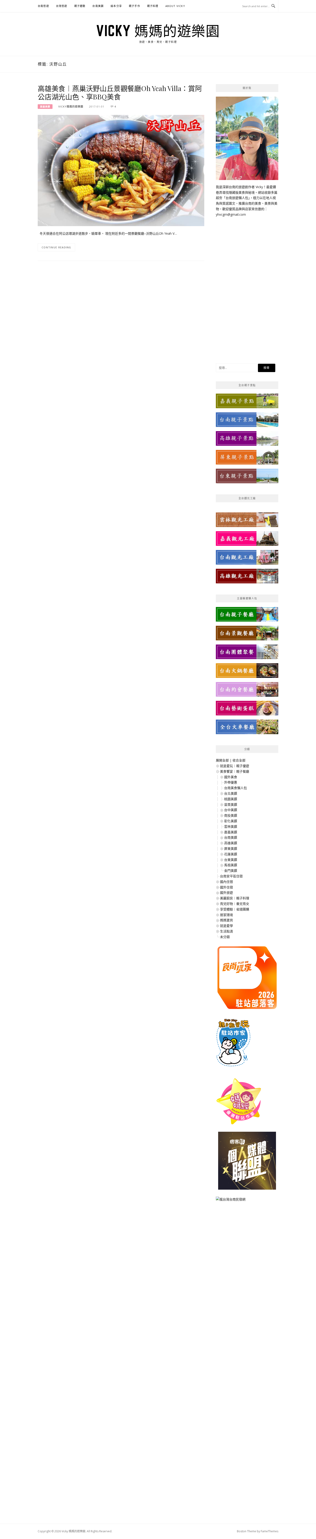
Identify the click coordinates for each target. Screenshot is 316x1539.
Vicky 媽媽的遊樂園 (158, 30)
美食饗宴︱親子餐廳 (234, 771)
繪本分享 (116, 6)
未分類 (225, 937)
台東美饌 (230, 859)
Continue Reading (56, 247)
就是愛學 (226, 925)
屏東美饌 (230, 848)
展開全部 (222, 760)
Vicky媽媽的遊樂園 (70, 106)
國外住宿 (226, 887)
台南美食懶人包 (235, 788)
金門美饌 (230, 870)
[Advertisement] (247, 286)
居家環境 (226, 915)
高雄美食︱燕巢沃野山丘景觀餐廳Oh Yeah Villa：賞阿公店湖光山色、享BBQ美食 (120, 92)
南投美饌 (230, 815)
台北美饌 (230, 793)
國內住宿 (226, 881)
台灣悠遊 (61, 6)
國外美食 (230, 777)
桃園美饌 (230, 799)
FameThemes (269, 1531)
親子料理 (152, 6)
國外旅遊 (226, 892)
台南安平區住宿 (231, 876)
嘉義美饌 (230, 832)
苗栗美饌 (230, 804)
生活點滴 (226, 931)
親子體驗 (80, 6)
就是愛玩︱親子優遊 (234, 766)
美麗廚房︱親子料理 (234, 898)
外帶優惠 (230, 782)
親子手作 (134, 6)
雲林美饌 (230, 826)
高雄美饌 (45, 106)
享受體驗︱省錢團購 (234, 909)
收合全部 (238, 760)
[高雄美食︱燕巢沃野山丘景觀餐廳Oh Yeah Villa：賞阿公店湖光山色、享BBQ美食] (121, 170)
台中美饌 (230, 810)
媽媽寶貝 (226, 920)
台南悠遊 (43, 6)
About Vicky (175, 6)
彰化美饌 (230, 821)
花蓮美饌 (230, 854)
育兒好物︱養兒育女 (234, 903)
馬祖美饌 (230, 865)
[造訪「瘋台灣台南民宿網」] (230, 1201)
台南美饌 (98, 6)
